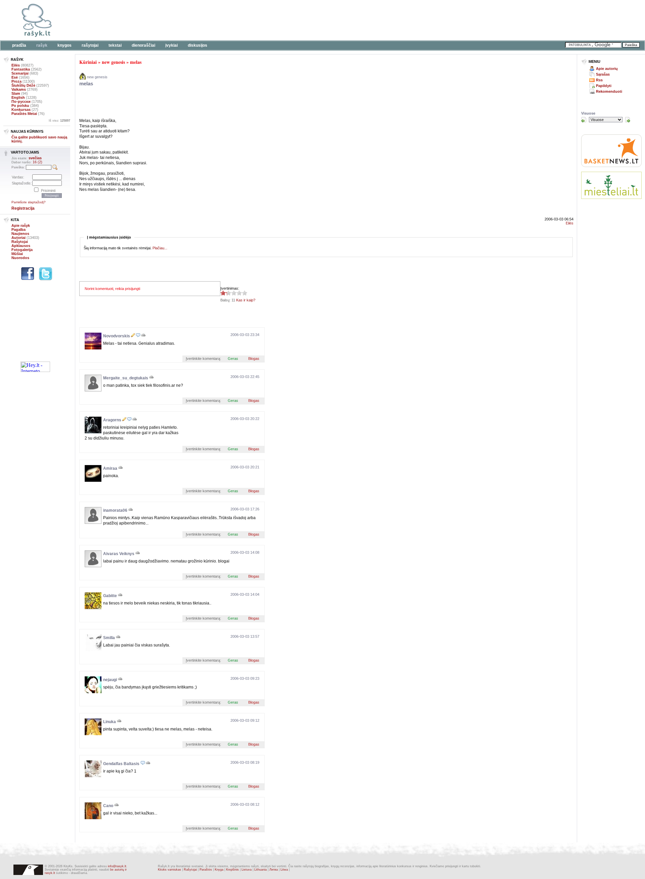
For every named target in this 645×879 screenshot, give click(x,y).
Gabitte (110, 595)
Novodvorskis (116, 336)
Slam (15, 93)
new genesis (113, 62)
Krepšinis (232, 869)
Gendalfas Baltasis (121, 763)
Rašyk (41, 45)
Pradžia (19, 45)
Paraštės (206, 869)
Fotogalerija (22, 250)
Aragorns (112, 420)
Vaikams (18, 89)
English (18, 97)
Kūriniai (88, 62)
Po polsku (20, 105)
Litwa (284, 869)
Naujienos (20, 234)
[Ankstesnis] (584, 119)
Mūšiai (17, 254)
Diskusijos (197, 45)
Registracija (23, 208)
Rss (599, 80)
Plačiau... (160, 248)
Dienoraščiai (143, 45)
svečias (35, 158)
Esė (14, 77)
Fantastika (20, 69)
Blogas (253, 359)
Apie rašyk (20, 225)
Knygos (64, 45)
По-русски (21, 101)
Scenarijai (20, 73)
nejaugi (110, 679)
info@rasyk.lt (117, 866)
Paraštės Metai (24, 114)
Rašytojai (90, 45)
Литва (273, 869)
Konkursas (21, 110)
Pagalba (18, 229)
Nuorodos (20, 258)
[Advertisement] (207, 20)
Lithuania (260, 869)
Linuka (109, 721)
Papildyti (603, 86)
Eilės (15, 65)
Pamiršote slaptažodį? (28, 202)
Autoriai (18, 238)
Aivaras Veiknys (118, 553)
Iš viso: (59, 120)
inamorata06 (115, 510)
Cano (108, 805)
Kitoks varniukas (169, 869)
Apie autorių (607, 69)
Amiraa (110, 468)
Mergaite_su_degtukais (125, 378)
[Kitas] (627, 119)
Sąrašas (603, 74)
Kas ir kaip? (245, 300)
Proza (16, 81)
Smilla (109, 637)
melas (135, 62)
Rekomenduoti (609, 91)
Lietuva (247, 869)
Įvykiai (171, 45)
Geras (233, 359)
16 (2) (37, 162)
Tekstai (115, 45)
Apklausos (20, 246)
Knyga (219, 869)
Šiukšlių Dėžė (23, 85)
